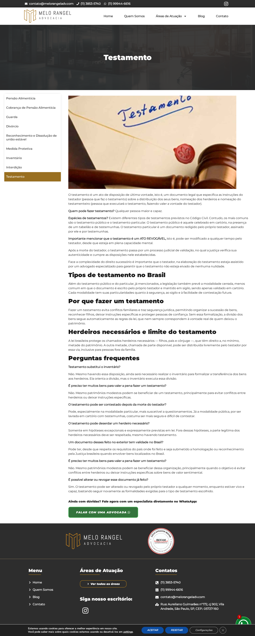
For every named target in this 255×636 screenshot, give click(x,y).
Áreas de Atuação (169, 16)
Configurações (203, 630)
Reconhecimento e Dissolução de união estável (31, 137)
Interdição (14, 167)
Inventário (14, 158)
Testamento (15, 176)
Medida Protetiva (19, 148)
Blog (201, 16)
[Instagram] (226, 3)
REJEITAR (177, 630)
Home (108, 16)
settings (128, 632)
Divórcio (12, 126)
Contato (222, 16)
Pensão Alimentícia (20, 98)
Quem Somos (134, 16)
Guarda (12, 117)
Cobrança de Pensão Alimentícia (31, 107)
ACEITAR (152, 630)
